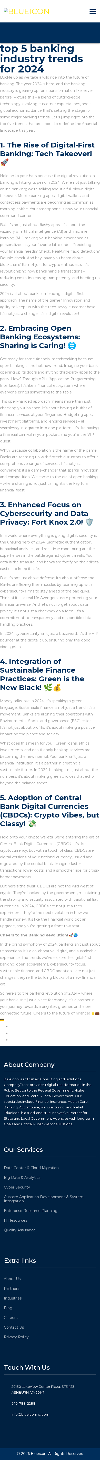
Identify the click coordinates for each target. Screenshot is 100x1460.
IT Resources (15, 1220)
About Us (12, 1279)
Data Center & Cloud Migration (31, 1168)
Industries (13, 1298)
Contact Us (14, 1327)
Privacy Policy (16, 1337)
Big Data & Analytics (22, 1178)
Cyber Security (17, 1187)
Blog (8, 1308)
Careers (10, 1318)
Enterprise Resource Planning (30, 1211)
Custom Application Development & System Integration (44, 1199)
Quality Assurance (20, 1230)
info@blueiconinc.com (30, 1414)
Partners (11, 1288)
